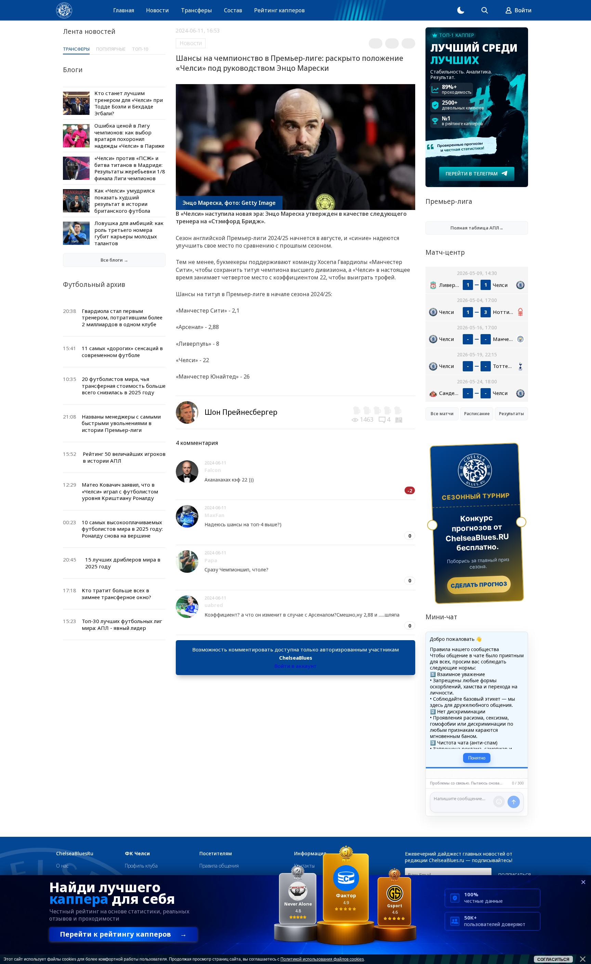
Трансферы (196, 10)
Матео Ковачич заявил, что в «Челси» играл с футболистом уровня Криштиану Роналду (120, 491)
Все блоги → (114, 260)
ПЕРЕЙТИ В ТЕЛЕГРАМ (472, 173)
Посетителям (215, 853)
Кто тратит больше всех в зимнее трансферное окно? (116, 593)
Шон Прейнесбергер (241, 412)
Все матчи (442, 414)
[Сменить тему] (461, 10)
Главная (123, 10)
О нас (62, 865)
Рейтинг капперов (279, 10)
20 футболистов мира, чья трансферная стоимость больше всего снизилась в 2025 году (124, 385)
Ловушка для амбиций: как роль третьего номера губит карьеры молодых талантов (128, 233)
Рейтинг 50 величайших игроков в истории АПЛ (124, 457)
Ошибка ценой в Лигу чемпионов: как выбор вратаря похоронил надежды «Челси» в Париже (129, 135)
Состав (233, 10)
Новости (157, 10)
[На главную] (64, 10)
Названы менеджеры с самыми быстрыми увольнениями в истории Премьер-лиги (121, 423)
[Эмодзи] (499, 801)
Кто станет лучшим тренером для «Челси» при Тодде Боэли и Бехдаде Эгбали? (128, 103)
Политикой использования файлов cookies (322, 959)
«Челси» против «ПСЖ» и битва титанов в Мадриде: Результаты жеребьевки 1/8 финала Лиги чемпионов (129, 168)
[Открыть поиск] (484, 10)
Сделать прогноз (479, 584)
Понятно (476, 758)
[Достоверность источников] (399, 419)
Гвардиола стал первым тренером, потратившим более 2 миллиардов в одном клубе (122, 317)
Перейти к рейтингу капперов (123, 934)
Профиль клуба (141, 865)
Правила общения (219, 865)
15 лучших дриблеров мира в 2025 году (122, 563)
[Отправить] (514, 802)
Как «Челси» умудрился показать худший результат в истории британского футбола (124, 200)
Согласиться (553, 959)
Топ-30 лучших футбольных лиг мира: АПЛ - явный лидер (122, 624)
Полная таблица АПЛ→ (476, 228)
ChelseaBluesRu (74, 853)
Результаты (511, 414)
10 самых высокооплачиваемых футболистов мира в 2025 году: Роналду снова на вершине (122, 529)
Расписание (477, 414)
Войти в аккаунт (295, 665)
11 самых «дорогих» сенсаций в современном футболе (122, 351)
